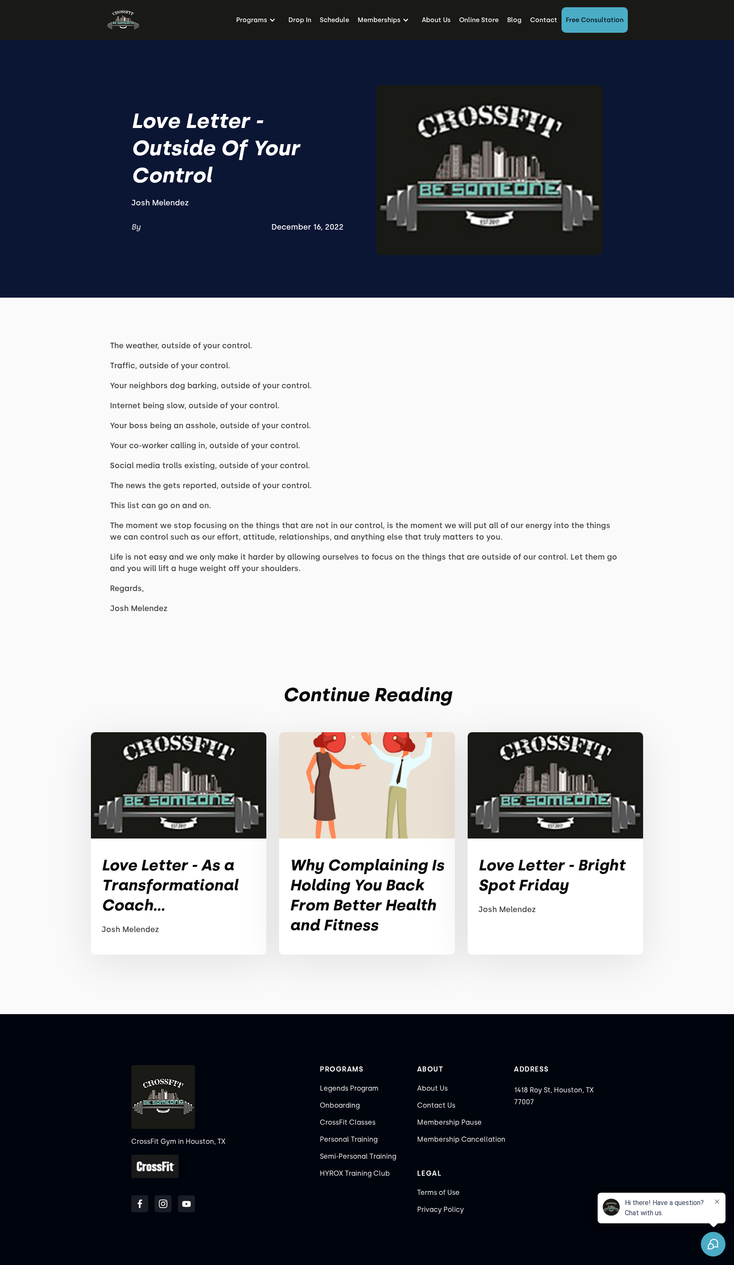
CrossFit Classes (347, 1122)
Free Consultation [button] (595, 20)
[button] (258, 20)
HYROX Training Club (355, 1173)
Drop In (299, 20)
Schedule (334, 20)
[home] (123, 20)
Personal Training (349, 1139)
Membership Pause (449, 1122)
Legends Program (349, 1088)
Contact (543, 20)
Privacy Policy (440, 1209)
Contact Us (436, 1105)
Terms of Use (438, 1192)
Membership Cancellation (461, 1139)
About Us (436, 20)
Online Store (479, 20)
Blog (514, 20)
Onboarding (340, 1105)
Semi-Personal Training (358, 1156)
